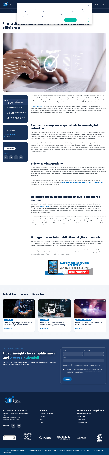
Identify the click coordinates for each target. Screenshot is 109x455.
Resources (6, 11)
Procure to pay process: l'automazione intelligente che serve (90, 324)
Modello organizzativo (84, 414)
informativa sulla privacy (87, 364)
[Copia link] (21, 157)
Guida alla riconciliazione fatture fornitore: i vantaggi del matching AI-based (54, 325)
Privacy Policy (81, 417)
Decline (83, 20)
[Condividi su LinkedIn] (11, 157)
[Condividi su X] (16, 157)
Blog (12, 11)
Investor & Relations (46, 414)
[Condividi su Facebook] (6, 157)
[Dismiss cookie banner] (88, 6)
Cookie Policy (81, 420)
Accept (70, 20)
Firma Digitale (10, 148)
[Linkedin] (19, 426)
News (41, 420)
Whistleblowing (82, 423)
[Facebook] (13, 426)
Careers (42, 417)
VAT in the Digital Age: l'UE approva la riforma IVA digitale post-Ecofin (18, 324)
